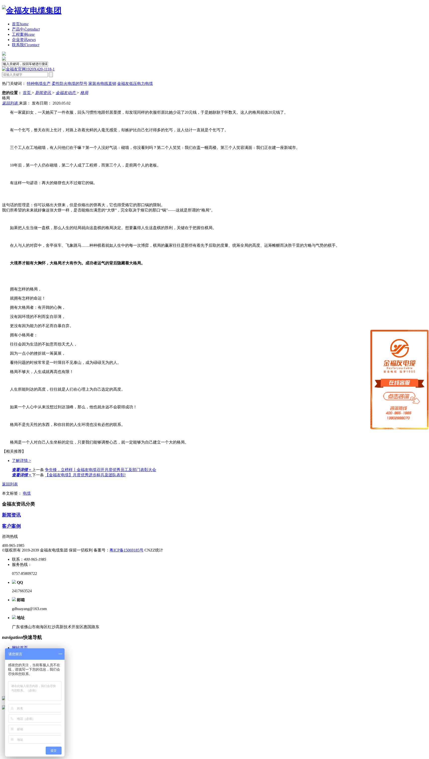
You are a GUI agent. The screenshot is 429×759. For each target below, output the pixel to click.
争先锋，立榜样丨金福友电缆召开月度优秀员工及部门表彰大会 (100, 470)
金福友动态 (66, 93)
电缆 (27, 493)
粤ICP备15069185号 (126, 550)
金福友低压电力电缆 (135, 83)
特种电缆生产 (39, 83)
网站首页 (20, 648)
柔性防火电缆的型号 (69, 83)
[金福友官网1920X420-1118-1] (28, 69)
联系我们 (25, 45)
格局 (84, 93)
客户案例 (11, 526)
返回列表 (10, 103)
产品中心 (26, 29)
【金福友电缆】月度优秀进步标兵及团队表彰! (85, 475)
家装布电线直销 (102, 83)
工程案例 (23, 34)
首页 (20, 24)
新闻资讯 (43, 93)
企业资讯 (24, 39)
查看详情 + (22, 470)
